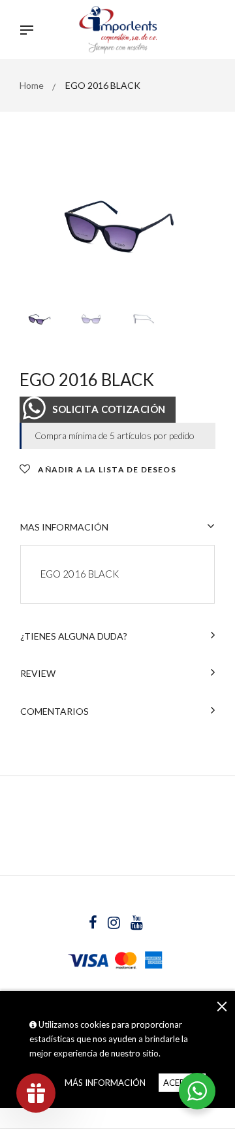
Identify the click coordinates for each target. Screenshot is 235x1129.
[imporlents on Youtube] (137, 924)
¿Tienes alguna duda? (73, 636)
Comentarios (54, 711)
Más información (105, 1082)
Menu (30, 31)
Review (37, 673)
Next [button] (196, 229)
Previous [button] (39, 229)
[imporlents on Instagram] (115, 924)
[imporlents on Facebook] (94, 924)
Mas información (64, 527)
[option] (117, 229)
